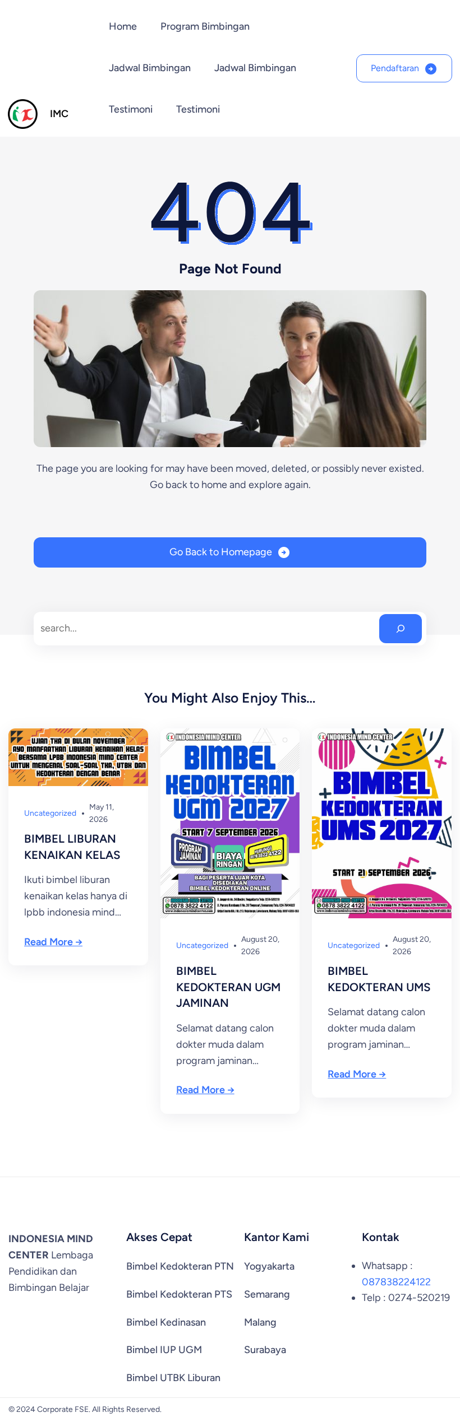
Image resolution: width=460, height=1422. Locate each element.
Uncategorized (50, 813)
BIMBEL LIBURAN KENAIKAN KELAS (72, 847)
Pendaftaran (395, 68)
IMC (59, 114)
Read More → (53, 942)
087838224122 (396, 1282)
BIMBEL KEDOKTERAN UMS (379, 979)
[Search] (400, 628)
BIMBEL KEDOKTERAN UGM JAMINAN (228, 987)
